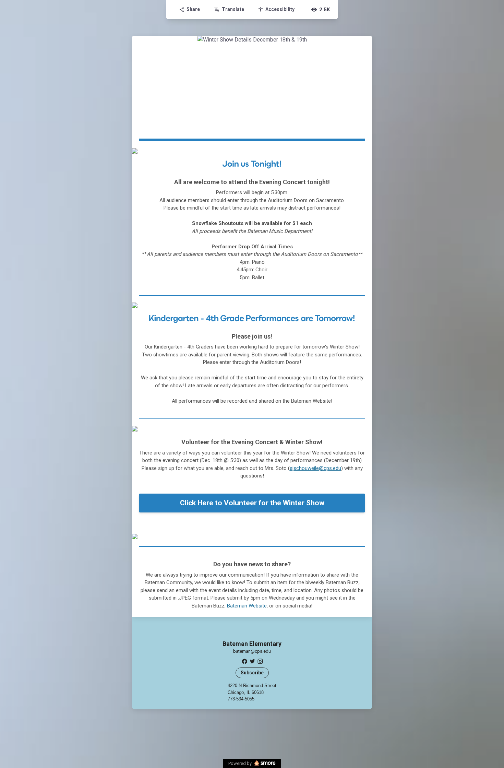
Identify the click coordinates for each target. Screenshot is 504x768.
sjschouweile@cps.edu (315, 468)
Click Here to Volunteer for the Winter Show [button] (252, 503)
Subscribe (252, 672)
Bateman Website (247, 606)
